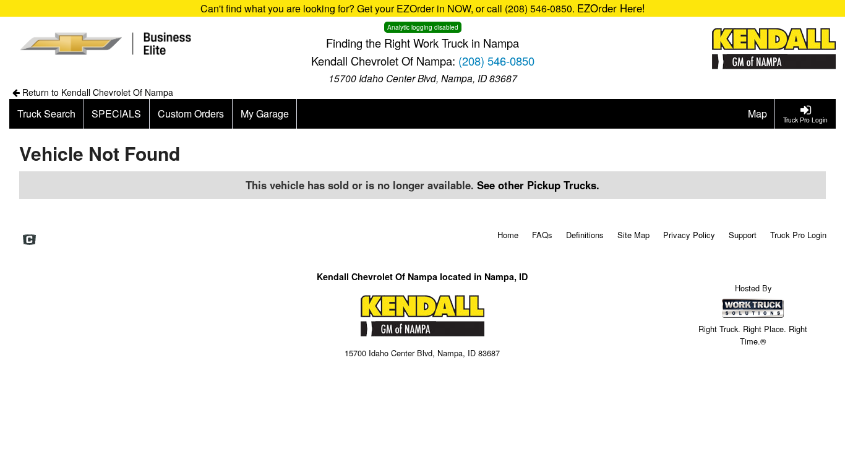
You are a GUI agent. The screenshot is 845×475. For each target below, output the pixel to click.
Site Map (633, 235)
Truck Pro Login (798, 235)
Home (507, 235)
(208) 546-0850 (496, 61)
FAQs (542, 235)
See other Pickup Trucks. (538, 185)
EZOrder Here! (611, 8)
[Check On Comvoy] (29, 240)
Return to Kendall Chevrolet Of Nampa (96, 92)
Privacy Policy (689, 235)
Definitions (585, 235)
